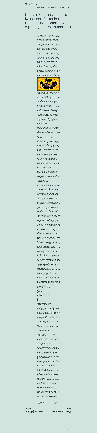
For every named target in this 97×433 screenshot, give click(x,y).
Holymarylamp (29, 3)
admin (39, 403)
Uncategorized (58, 402)
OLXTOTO (42, 7)
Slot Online (59, 7)
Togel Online (69, 7)
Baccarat (38, 7)
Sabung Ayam (53, 7)
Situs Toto (26, 423)
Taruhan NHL (64, 7)
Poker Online (47, 7)
